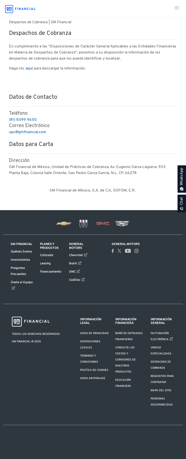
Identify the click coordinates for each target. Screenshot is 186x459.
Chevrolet (76, 255)
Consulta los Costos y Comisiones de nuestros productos (125, 360)
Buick (73, 264)
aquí (29, 68)
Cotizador (47, 255)
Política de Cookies (94, 370)
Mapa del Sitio (161, 390)
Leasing (45, 264)
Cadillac (74, 280)
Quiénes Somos (21, 252)
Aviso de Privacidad (94, 333)
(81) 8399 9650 (23, 119)
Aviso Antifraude (92, 378)
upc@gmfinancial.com (27, 132)
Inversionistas (20, 260)
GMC (72, 272)
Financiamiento (50, 272)
